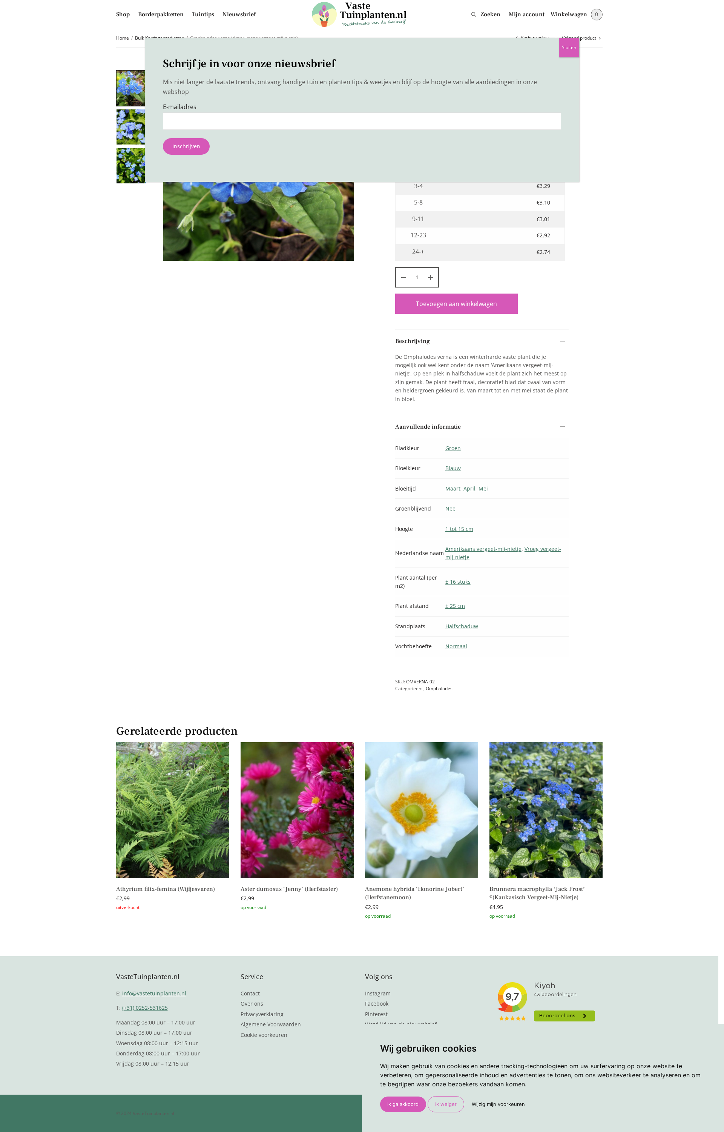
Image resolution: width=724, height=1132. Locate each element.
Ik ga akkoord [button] (403, 1104)
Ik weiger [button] (446, 1104)
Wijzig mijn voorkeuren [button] (498, 1104)
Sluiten (569, 47)
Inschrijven (186, 146)
